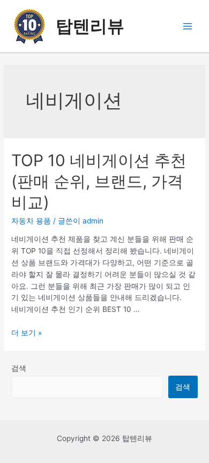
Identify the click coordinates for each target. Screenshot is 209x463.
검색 (18, 368)
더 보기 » (26, 332)
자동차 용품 (31, 220)
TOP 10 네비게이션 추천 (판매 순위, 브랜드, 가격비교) (98, 181)
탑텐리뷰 (90, 26)
